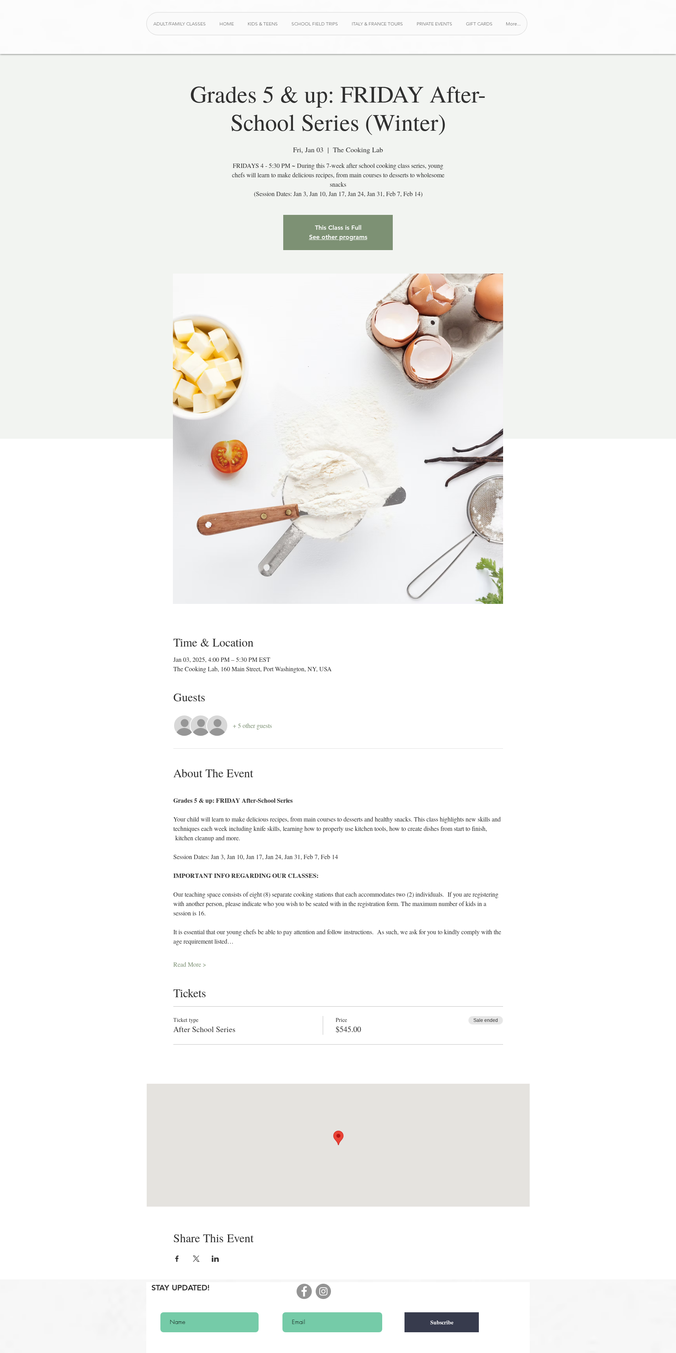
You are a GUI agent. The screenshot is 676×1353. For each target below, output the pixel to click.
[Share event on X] (196, 1259)
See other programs (338, 237)
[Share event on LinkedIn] (215, 1259)
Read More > (189, 964)
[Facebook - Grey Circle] (304, 1291)
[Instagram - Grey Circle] (323, 1291)
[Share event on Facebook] (177, 1259)
